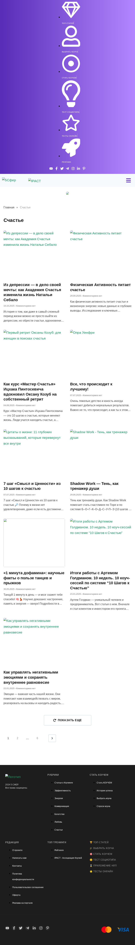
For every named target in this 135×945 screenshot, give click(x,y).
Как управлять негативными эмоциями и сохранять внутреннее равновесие (31, 677)
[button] (67, 720)
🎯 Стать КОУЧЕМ (101, 854)
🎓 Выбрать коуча (102, 848)
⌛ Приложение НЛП (103, 865)
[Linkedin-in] (78, 168)
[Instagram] (73, 168)
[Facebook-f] (56, 168)
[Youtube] (51, 168)
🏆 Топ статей (99, 842)
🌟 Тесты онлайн (101, 871)
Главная (9, 207)
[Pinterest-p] (84, 168)
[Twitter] (62, 168)
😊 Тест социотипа (103, 859)
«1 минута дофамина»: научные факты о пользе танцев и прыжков (34, 578)
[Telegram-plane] (67, 168)
